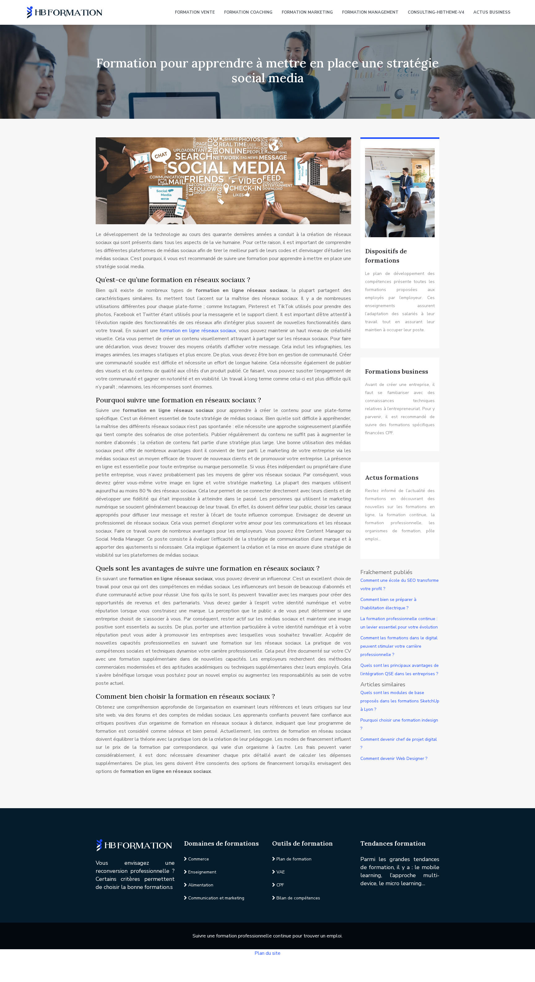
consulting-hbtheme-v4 (436, 12)
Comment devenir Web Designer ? (393, 758)
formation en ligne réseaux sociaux (198, 330)
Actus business (492, 12)
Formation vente (195, 12)
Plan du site (267, 953)
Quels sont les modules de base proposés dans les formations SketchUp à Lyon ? (399, 701)
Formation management (370, 12)
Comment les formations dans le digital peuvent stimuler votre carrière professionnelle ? (398, 646)
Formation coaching (248, 12)
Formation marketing (307, 12)
